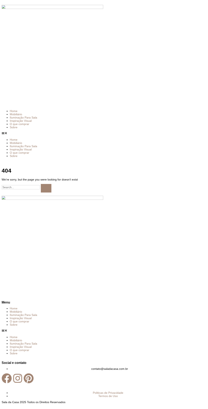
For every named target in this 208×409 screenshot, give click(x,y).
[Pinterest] (29, 379)
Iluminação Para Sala (23, 117)
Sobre (13, 127)
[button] (104, 133)
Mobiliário (16, 114)
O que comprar (19, 124)
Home (13, 111)
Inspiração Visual (21, 120)
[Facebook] (7, 379)
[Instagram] (18, 379)
